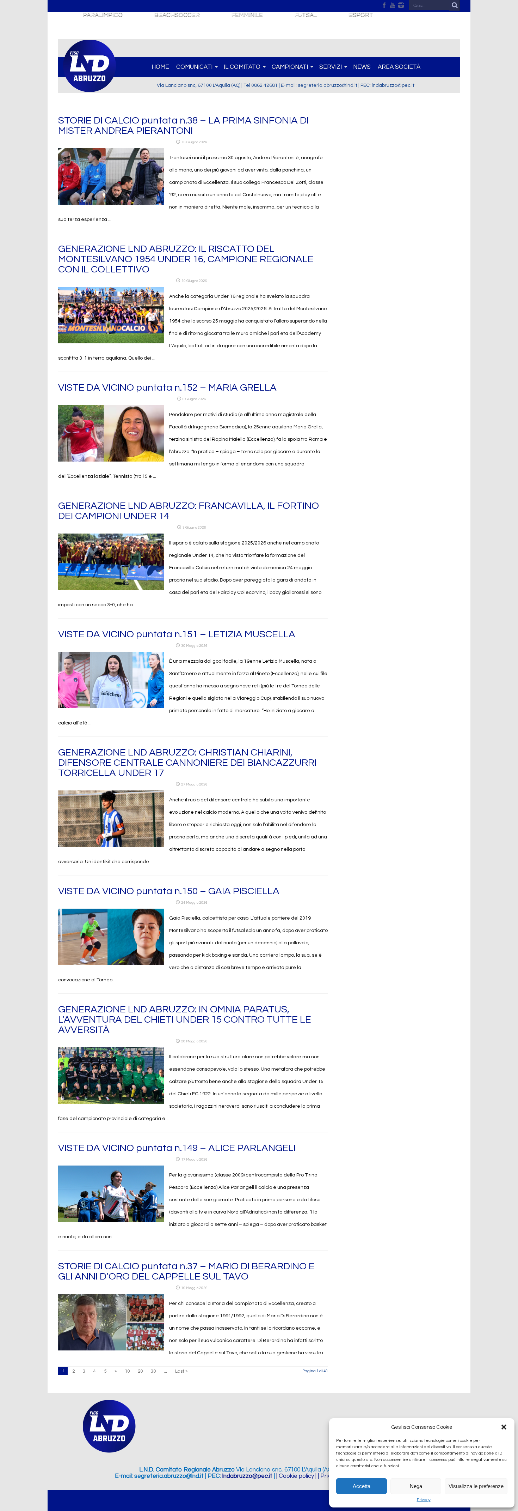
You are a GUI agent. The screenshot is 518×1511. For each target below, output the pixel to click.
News (362, 67)
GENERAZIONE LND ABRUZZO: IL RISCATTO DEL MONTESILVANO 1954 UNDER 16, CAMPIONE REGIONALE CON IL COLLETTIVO (186, 259)
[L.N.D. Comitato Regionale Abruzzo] (89, 88)
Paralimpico (103, 15)
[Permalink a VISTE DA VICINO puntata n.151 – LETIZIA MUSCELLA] (111, 706)
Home (160, 67)
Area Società (399, 67)
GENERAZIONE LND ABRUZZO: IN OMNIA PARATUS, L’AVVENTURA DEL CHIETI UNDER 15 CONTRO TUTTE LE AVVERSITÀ (184, 1019)
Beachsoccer (177, 15)
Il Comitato (242, 67)
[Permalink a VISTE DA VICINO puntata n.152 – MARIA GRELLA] (111, 460)
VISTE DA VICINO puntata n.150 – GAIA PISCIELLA (168, 891)
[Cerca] (454, 5)
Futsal (306, 15)
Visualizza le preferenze (476, 1486)
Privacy (424, 1500)
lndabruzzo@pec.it (247, 1476)
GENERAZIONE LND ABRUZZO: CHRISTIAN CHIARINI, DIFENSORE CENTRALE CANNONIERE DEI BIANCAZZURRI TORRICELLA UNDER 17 (187, 762)
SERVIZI (330, 67)
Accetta (361, 1486)
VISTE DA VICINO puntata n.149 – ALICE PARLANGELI (177, 1148)
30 (153, 1371)
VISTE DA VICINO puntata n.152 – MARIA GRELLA (167, 388)
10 (127, 1371)
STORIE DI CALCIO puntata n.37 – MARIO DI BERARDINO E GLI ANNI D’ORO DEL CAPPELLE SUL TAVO (186, 1271)
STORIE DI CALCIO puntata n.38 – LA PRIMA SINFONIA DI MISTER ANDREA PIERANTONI (183, 125)
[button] (503, 1427)
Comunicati (194, 67)
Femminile (247, 15)
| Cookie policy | (296, 1476)
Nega (416, 1486)
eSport (361, 15)
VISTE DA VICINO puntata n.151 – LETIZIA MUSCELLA (176, 634)
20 (140, 1371)
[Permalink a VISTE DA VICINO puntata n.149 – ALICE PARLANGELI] (111, 1220)
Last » (181, 1371)
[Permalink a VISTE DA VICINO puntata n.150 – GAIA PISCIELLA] (111, 963)
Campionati (290, 67)
